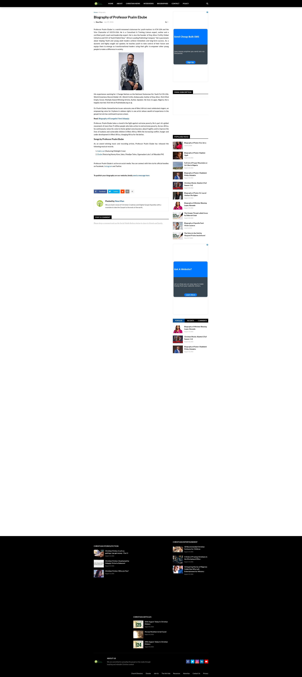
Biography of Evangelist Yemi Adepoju (114, 118)
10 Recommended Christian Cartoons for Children (194, 548)
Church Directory (137, 673)
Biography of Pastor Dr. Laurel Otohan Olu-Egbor (195, 194)
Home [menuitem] (110, 3)
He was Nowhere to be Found (155, 632)
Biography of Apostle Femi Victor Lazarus (194, 224)
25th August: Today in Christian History (156, 623)
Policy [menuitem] (186, 3)
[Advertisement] (190, 444)
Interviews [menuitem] (149, 3)
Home (96, 12)
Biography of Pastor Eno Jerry (195, 143)
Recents (190, 321)
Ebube (99, 154)
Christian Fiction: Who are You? (117, 571)
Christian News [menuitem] (133, 3)
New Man (119, 201)
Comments (202, 321)
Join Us (156, 673)
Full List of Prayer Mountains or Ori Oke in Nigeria (196, 164)
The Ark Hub (166, 673)
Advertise (186, 673)
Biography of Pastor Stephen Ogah (194, 154)
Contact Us (196, 673)
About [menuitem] (119, 3)
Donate (148, 673)
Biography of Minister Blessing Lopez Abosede (195, 204)
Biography (102, 12)
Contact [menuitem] (175, 3)
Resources (176, 673)
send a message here (141, 175)
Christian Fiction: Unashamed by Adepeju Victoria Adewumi (117, 562)
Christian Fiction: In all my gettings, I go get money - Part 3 (116, 552)
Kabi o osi (101, 151)
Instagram (108, 166)
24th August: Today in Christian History (156, 643)
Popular (178, 321)
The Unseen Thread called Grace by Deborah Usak (196, 214)
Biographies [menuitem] (162, 3)
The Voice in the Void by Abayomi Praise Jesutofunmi (194, 234)
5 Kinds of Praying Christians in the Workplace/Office (195, 558)
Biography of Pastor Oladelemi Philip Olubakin (195, 174)
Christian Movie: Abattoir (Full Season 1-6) (195, 184)
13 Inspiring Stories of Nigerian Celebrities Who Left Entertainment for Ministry (195, 569)
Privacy (205, 673)
